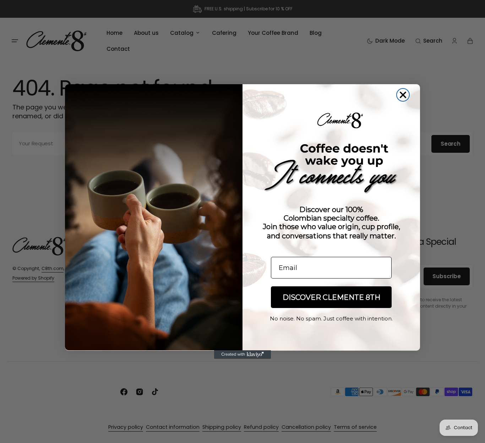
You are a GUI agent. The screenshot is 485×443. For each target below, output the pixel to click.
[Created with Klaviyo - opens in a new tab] (242, 354)
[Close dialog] (403, 94)
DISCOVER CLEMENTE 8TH (331, 297)
